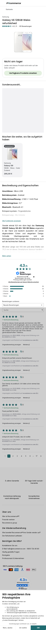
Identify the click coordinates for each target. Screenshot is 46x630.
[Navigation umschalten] (3, 3)
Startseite (9, 9)
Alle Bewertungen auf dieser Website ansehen (23, 282)
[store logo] (13, 3)
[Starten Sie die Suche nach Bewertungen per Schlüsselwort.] (42, 310)
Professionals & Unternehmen (13, 558)
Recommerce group (9, 523)
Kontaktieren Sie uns (9, 545)
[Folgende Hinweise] (41, 456)
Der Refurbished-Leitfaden (12, 536)
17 (36, 456)
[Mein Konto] (39, 3)
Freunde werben (8, 519)
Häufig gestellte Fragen (11, 552)
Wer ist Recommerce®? (10, 516)
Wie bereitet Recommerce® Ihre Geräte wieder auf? (21, 532)
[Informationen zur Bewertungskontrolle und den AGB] (34, 277)
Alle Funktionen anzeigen (11, 221)
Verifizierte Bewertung (11, 319)
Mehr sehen (6, 256)
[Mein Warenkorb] (43, 3)
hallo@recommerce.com (16, 549)
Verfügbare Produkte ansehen (23, 73)
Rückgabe (6, 555)
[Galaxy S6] (12, 154)
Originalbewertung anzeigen (11, 344)
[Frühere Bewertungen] (5, 456)
